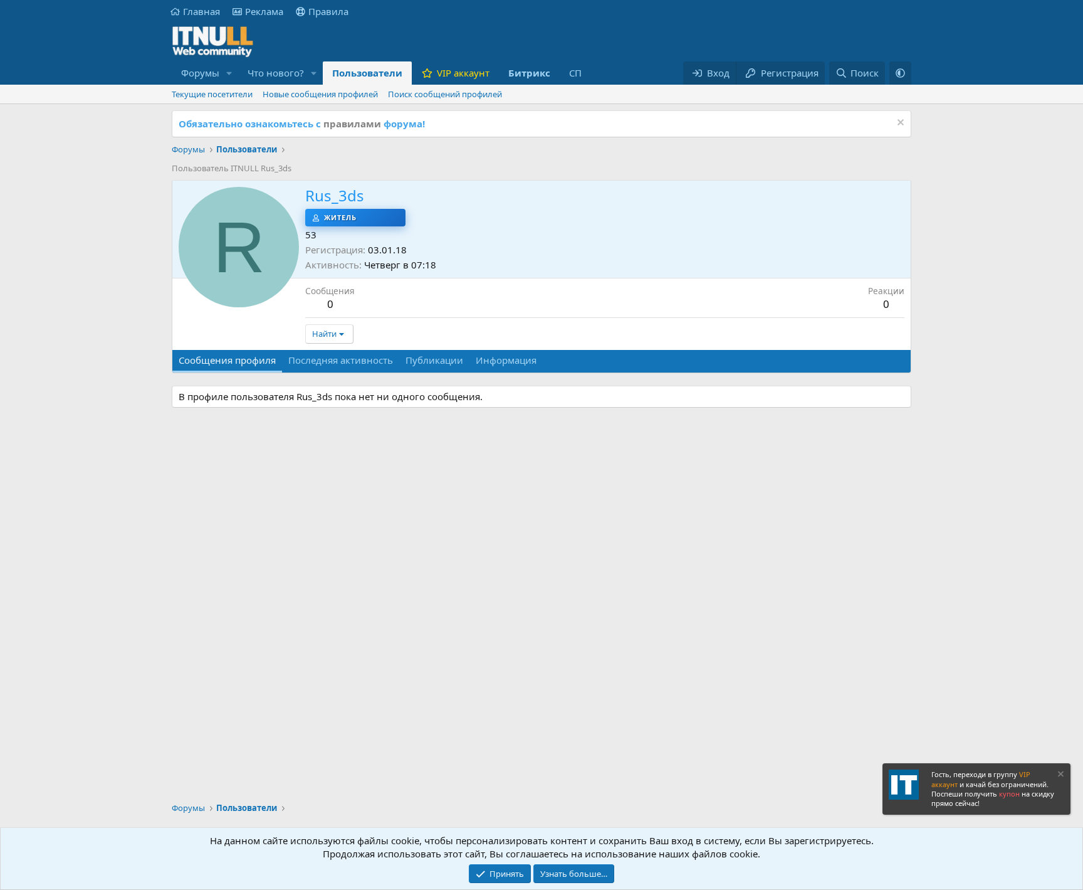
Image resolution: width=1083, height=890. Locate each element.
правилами (352, 123)
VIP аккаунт (463, 72)
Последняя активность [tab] (340, 360)
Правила (328, 11)
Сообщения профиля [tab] (227, 360)
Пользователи (367, 72)
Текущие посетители (212, 94)
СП (575, 72)
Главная (201, 11)
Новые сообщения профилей (320, 94)
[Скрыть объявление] (899, 123)
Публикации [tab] (434, 360)
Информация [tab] (506, 360)
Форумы (200, 72)
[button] (229, 73)
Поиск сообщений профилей (445, 94)
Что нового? (276, 72)
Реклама (264, 11)
